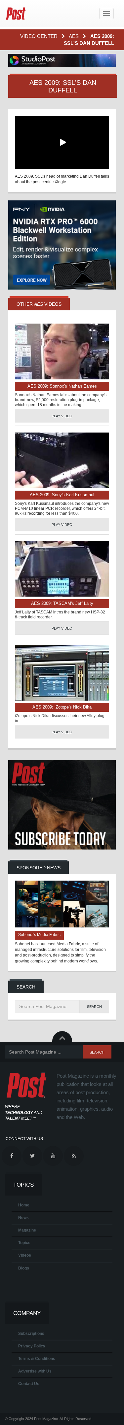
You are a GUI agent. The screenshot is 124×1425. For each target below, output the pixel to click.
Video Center (39, 36)
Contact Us (28, 1383)
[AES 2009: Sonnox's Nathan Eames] (62, 351)
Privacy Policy (31, 1346)
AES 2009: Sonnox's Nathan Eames (62, 386)
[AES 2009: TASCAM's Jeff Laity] (62, 569)
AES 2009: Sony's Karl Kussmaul (62, 494)
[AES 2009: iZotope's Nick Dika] (62, 673)
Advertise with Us (35, 1371)
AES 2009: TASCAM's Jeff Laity (62, 603)
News (23, 1217)
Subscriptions (31, 1333)
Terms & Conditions (36, 1358)
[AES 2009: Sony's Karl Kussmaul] (62, 460)
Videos (24, 1255)
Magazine (27, 1230)
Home (23, 1205)
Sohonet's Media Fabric (39, 934)
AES (74, 36)
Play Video (62, 416)
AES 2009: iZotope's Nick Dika (62, 707)
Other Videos (39, 304)
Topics (24, 1242)
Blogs (23, 1268)
